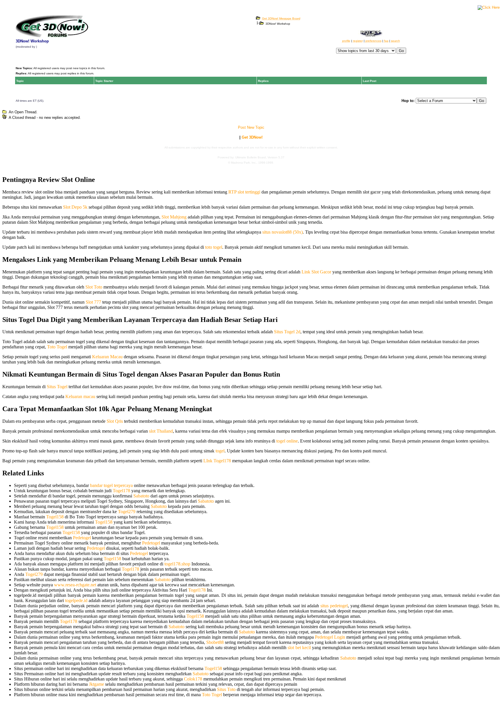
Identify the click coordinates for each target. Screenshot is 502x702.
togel (220, 450)
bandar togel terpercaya (111, 485)
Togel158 (55, 516)
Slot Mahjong (174, 216)
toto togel (213, 247)
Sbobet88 (215, 642)
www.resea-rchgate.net (75, 584)
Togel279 (126, 511)
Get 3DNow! (252, 137)
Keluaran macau (80, 396)
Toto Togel (57, 346)
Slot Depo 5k (75, 207)
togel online (287, 440)
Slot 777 (93, 302)
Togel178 (121, 490)
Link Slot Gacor (316, 271)
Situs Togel (57, 386)
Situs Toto (226, 689)
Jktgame (96, 684)
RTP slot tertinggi (244, 191)
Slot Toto (93, 286)
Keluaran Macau (107, 356)
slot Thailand (161, 431)
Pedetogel (82, 537)
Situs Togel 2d (287, 331)
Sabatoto (141, 495)
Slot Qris (115, 421)
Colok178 (193, 678)
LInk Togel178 (217, 460)
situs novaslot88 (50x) (282, 232)
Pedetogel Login (330, 637)
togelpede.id (76, 600)
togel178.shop (177, 563)
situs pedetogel (334, 605)
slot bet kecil (299, 647)
